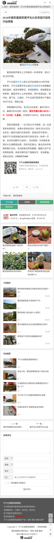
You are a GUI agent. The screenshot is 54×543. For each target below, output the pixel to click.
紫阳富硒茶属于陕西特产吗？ (29, 301)
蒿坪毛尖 (28, 65)
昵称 (8, 458)
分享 (37, 187)
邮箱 (8, 464)
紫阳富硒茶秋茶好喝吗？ (13, 271)
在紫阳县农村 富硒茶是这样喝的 (30, 407)
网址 (6, 471)
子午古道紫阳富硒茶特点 (27, 359)
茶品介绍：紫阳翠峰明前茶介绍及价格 (33, 371)
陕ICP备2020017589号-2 (27, 534)
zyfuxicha (26, 218)
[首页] (50, 516)
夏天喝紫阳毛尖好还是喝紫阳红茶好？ (33, 324)
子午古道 (9, 202)
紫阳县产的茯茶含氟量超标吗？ (30, 336)
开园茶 (27, 202)
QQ (6, 477)
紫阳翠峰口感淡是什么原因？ (29, 312)
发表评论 (45, 12)
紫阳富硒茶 (14, 7)
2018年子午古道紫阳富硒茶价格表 (31, 395)
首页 (6, 7)
